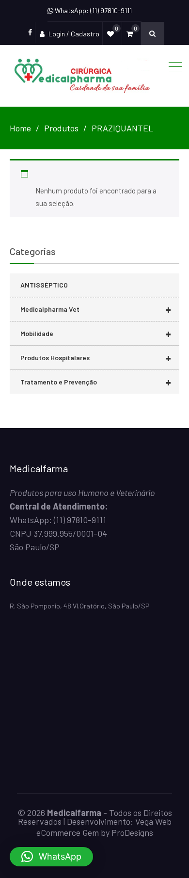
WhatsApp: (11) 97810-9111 (92, 10)
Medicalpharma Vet (95, 309)
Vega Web (153, 821)
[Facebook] (30, 32)
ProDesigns (132, 832)
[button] (51, 856)
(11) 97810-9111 (80, 519)
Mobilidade (95, 333)
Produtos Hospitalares (95, 358)
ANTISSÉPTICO (44, 285)
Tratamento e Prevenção (95, 382)
